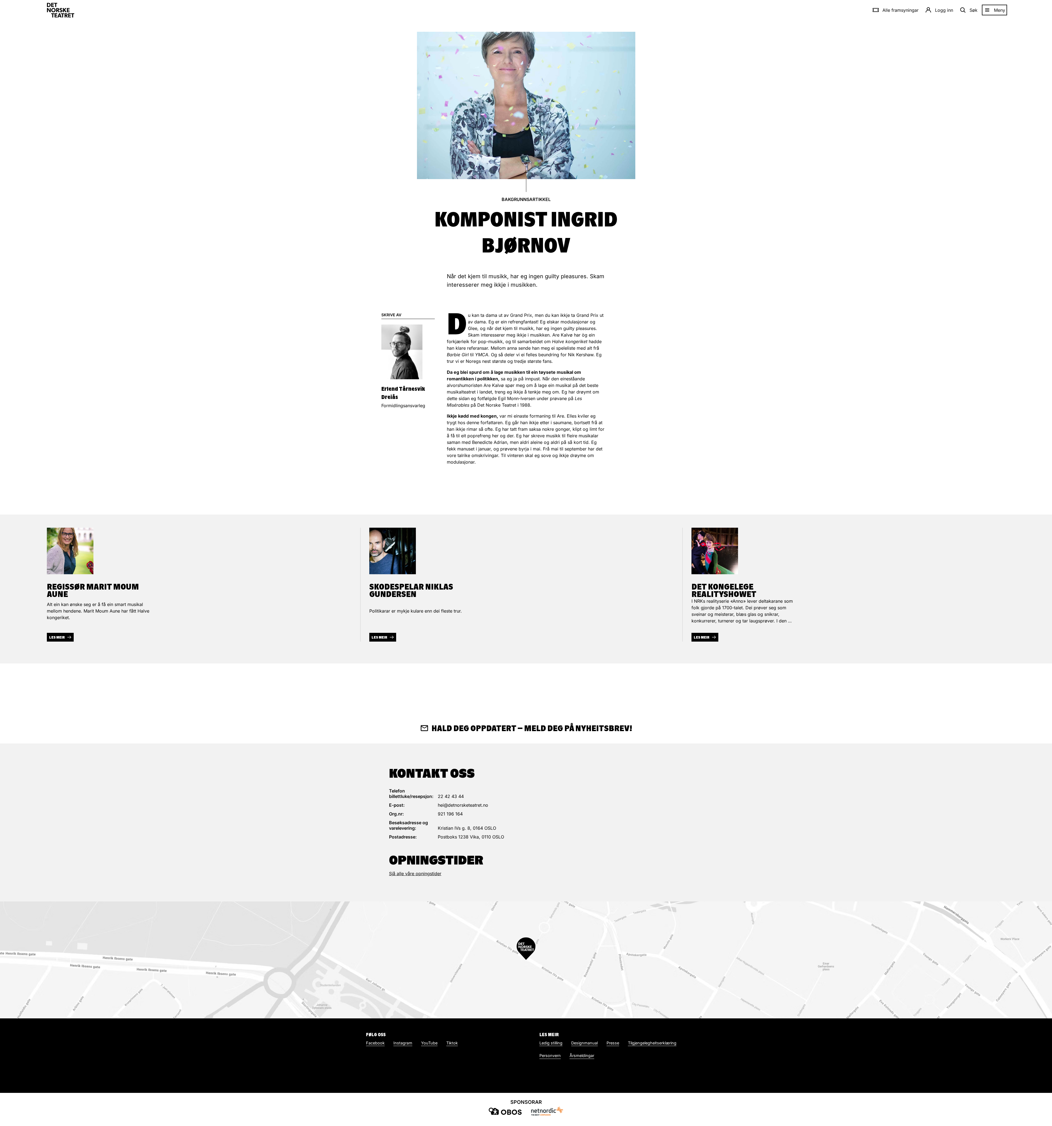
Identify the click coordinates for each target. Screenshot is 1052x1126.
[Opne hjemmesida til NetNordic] (546, 1111)
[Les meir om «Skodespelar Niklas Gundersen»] (392, 551)
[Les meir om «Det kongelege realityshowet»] (714, 551)
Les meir (57, 637)
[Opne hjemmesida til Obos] (505, 1111)
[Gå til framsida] (60, 10)
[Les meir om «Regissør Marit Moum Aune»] (70, 551)
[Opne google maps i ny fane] (526, 959)
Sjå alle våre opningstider (415, 873)
